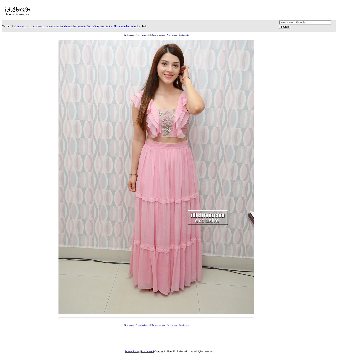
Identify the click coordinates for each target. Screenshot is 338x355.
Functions (36, 26)
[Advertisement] (134, 11)
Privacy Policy (132, 351)
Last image (184, 35)
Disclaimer (147, 351)
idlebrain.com (20, 26)
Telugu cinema (90, 26)
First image (129, 35)
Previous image (143, 35)
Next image (172, 35)
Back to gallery (158, 35)
